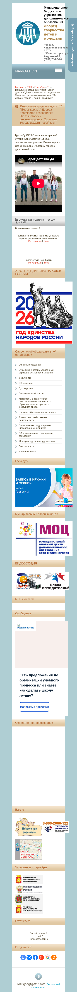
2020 (29, 87)
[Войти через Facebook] (35, 957)
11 (48, 87)
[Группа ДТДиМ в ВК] (38, 976)
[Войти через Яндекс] (41, 957)
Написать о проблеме (34, 706)
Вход (46, 241)
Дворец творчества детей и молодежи (54, 32)
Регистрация (35, 241)
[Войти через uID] (23, 957)
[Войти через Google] (47, 957)
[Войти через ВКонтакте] (29, 957)
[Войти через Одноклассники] (54, 957)
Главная (19, 87)
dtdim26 (22, 222)
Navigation (26, 71)
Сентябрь (39, 87)
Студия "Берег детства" (32, 219)
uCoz (43, 987)
